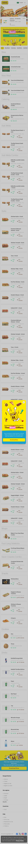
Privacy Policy (20, 840)
